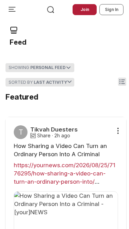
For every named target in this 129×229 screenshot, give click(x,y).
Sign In (111, 9)
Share (44, 135)
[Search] (50, 9)
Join (84, 9)
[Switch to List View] (122, 82)
